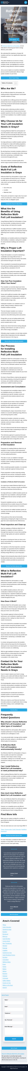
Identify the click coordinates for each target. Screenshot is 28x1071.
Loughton (5, 950)
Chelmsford (5, 959)
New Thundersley (7, 943)
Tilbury (2, 829)
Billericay (5, 936)
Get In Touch (14, 1048)
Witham (4, 971)
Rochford (5, 957)
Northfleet (23, 829)
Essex (4, 964)
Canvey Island (6, 941)
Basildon (5, 931)
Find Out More (14, 709)
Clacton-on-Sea (7, 983)
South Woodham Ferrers (9, 955)
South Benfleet (6, 938)
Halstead (5, 976)
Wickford (5, 945)
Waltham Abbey (7, 962)
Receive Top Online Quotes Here (14, 566)
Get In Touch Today (14, 78)
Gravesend (3, 831)
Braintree (5, 973)
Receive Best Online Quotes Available (14, 341)
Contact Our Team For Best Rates (14, 203)
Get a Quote (13, 39)
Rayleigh (5, 948)
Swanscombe (8, 829)
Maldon (4, 969)
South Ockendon (16, 829)
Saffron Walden (6, 980)
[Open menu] (25, 2)
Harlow (4, 966)
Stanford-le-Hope (7, 929)
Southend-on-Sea (7, 952)
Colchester (5, 978)
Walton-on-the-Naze (8, 985)
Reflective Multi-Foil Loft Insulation (11, 46)
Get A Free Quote (14, 914)
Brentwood (5, 934)
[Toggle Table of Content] (14, 83)
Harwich (5, 987)
